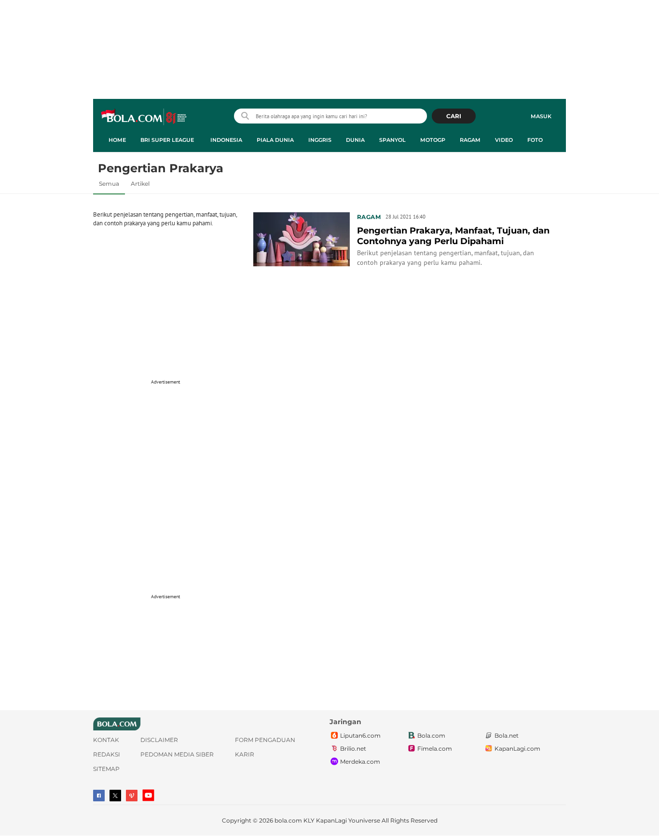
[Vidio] (131, 795)
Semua (109, 183)
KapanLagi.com (517, 748)
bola (144, 117)
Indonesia (226, 140)
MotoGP (432, 140)
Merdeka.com (360, 761)
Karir (244, 754)
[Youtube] (148, 795)
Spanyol (392, 140)
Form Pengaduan (265, 739)
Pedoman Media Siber (177, 754)
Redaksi (106, 754)
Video (504, 140)
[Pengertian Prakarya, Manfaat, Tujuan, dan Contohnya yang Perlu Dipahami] (301, 238)
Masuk (541, 116)
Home (117, 140)
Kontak (106, 739)
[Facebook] (99, 795)
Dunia (355, 140)
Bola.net (506, 735)
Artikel (140, 183)
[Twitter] (115, 795)
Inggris (319, 140)
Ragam (470, 140)
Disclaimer (159, 739)
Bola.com (431, 735)
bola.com (288, 820)
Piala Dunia (275, 140)
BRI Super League (167, 140)
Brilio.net (353, 748)
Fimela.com (434, 748)
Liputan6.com (360, 735)
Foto (535, 140)
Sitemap (106, 768)
